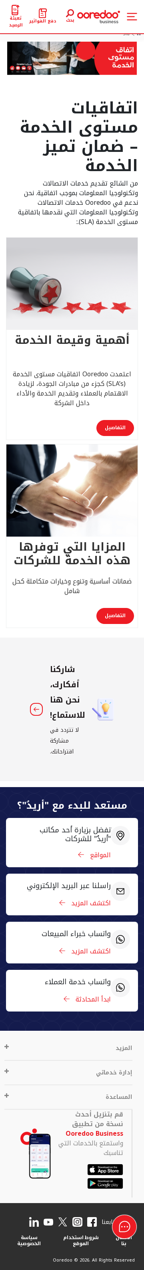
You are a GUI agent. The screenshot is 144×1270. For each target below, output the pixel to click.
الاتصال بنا (124, 1240)
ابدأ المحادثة (92, 999)
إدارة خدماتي (114, 1072)
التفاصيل (115, 427)
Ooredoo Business (94, 1133)
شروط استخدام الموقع (81, 1240)
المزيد (124, 1048)
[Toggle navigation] (132, 16)
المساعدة (119, 1097)
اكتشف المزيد (90, 903)
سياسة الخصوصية (29, 1240)
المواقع (99, 855)
